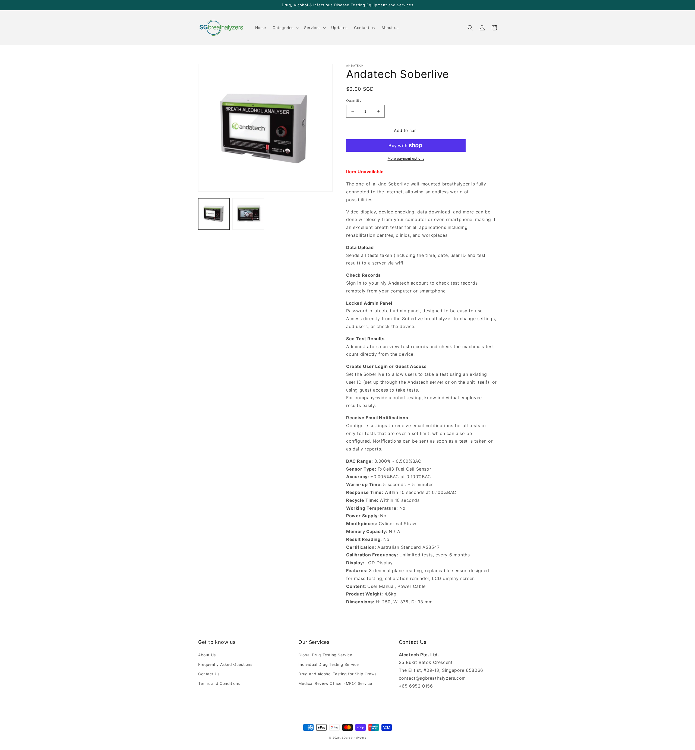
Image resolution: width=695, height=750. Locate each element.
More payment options (406, 158)
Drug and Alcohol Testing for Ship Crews (337, 674)
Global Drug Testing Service (325, 655)
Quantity (353, 100)
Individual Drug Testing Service (328, 664)
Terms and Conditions (219, 683)
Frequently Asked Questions (225, 664)
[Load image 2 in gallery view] (248, 214)
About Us (207, 655)
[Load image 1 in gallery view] (214, 214)
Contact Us (209, 674)
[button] (285, 27)
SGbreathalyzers (354, 737)
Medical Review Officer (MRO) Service (335, 683)
